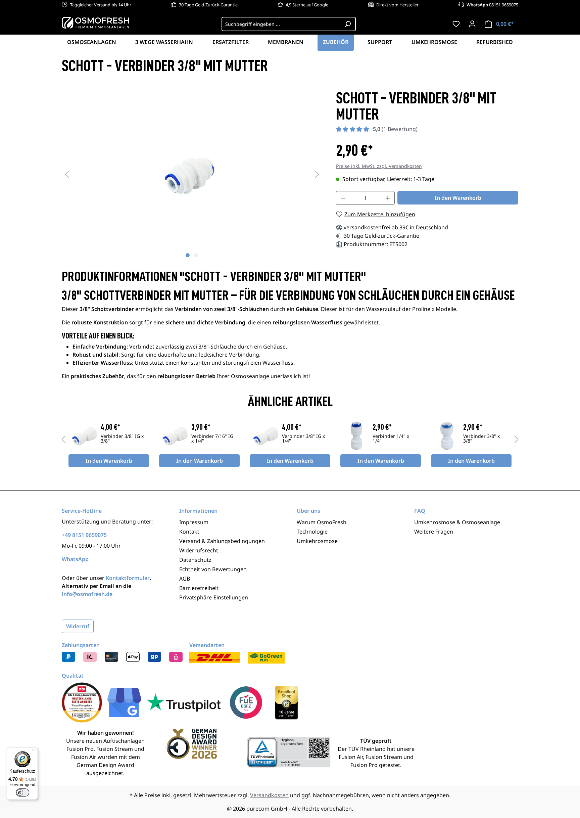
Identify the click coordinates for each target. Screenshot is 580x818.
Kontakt (189, 531)
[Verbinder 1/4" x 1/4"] (356, 436)
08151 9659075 (492, 5)
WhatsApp (75, 559)
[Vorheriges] (67, 174)
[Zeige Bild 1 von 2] (188, 255)
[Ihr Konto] (472, 24)
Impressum (193, 522)
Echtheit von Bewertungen (213, 569)
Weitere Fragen (433, 531)
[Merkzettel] (456, 24)
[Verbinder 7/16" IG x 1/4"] (175, 436)
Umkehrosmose (317, 541)
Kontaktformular (128, 578)
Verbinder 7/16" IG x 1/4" (212, 439)
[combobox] (281, 24)
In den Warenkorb (458, 197)
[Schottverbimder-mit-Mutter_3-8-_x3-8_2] (192, 174)
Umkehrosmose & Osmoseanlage (457, 522)
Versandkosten (269, 795)
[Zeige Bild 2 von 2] (196, 255)
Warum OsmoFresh (321, 522)
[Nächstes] (317, 174)
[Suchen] (348, 24)
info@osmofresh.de (87, 594)
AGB (184, 578)
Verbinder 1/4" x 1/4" (391, 439)
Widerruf (77, 626)
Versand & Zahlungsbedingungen (222, 541)
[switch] (22, 792)
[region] (192, 174)
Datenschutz (195, 559)
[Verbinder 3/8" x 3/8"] (447, 436)
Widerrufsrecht (198, 550)
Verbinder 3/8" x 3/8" (481, 439)
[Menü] (34, 751)
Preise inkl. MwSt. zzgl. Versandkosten (379, 166)
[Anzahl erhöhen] (388, 198)
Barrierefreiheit (199, 588)
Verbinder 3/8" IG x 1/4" (303, 439)
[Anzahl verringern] (343, 198)
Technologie (312, 531)
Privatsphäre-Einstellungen (213, 597)
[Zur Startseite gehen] (95, 22)
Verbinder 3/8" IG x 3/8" (122, 439)
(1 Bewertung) (395, 129)
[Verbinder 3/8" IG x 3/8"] (84, 436)
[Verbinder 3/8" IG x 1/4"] (266, 436)
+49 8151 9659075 (84, 535)
